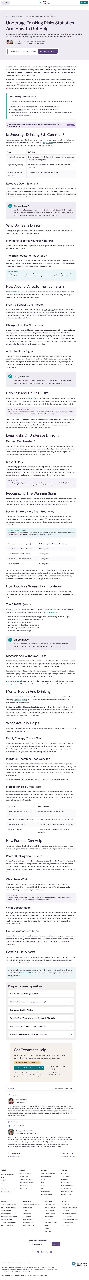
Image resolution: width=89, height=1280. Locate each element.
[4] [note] (32, 114)
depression (17, 700)
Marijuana (4, 1183)
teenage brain (14, 292)
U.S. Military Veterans (51, 1222)
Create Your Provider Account (70, 1219)
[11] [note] (46, 518)
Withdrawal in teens (13, 681)
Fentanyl (3, 1180)
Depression (26, 1210)
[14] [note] (68, 866)
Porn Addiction (64, 1173)
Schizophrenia (27, 1213)
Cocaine (3, 1177)
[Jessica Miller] (11, 1101)
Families (47, 1225)
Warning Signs (24, 1176)
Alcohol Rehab (24, 1188)
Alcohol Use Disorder (16, 16)
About (64, 1201)
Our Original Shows (67, 1222)
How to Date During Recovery (9, 1216)
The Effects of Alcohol (26, 1179)
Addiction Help (44, 2)
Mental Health (27, 1201)
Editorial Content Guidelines (70, 1207)
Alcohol (22, 1170)
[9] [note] (59, 338)
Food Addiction (65, 1182)
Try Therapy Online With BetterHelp (28, 1068)
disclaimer (44, 1275)
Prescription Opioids (6, 1192)
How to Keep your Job (7, 1213)
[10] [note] (37, 361)
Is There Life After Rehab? (8, 1204)
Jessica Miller (18, 43)
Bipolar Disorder (27, 1207)
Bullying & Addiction (50, 1207)
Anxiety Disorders (28, 1222)
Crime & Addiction (50, 1210)
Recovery (4, 1201)
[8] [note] (35, 314)
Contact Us (65, 1225)
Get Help (84, 2)
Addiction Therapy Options (8, 1222)
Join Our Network (67, 1216)
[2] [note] (18, 84)
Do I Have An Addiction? (7, 1174)
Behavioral (64, 1170)
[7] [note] (64, 262)
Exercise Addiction (66, 1188)
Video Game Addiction (67, 1191)
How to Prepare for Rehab (48, 1173)
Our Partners (65, 1210)
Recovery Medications (7, 1225)
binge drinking (48, 143)
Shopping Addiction (66, 1194)
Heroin (42, 1185)
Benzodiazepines (5, 1189)
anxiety (24, 700)
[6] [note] (25, 248)
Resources (48, 1201)
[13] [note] (18, 774)
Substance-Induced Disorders (31, 1204)
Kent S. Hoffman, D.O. (30, 43)
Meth (2, 1186)
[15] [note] (7, 871)
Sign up (55, 1244)
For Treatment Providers (69, 1213)
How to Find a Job (6, 1210)
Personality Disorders (29, 1225)
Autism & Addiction (50, 1204)
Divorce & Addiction (50, 1213)
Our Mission (65, 1204)
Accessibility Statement (8, 1263)
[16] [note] (54, 886)
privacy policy (27, 1275)
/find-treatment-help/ (26, 973)
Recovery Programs (6, 1219)
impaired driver (31, 398)
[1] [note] (25, 82)
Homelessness (49, 1216)
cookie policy (35, 1275)
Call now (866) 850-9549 (58, 1068)
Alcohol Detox (23, 1185)
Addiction (4, 1170)
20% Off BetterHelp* (28, 1062)
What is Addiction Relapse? (8, 1207)
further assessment (50, 612)
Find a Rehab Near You (47, 1176)
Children (47, 1228)
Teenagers (48, 1231)
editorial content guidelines (42, 1269)
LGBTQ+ (47, 1219)
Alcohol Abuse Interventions (27, 1182)
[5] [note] (15, 142)
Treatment (44, 1170)
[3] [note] (57, 109)
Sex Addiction (64, 1179)
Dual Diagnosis (27, 1216)
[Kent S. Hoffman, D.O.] (11, 1132)
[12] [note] (66, 683)
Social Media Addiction (67, 1185)
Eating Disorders (27, 1219)
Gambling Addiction (66, 1176)
